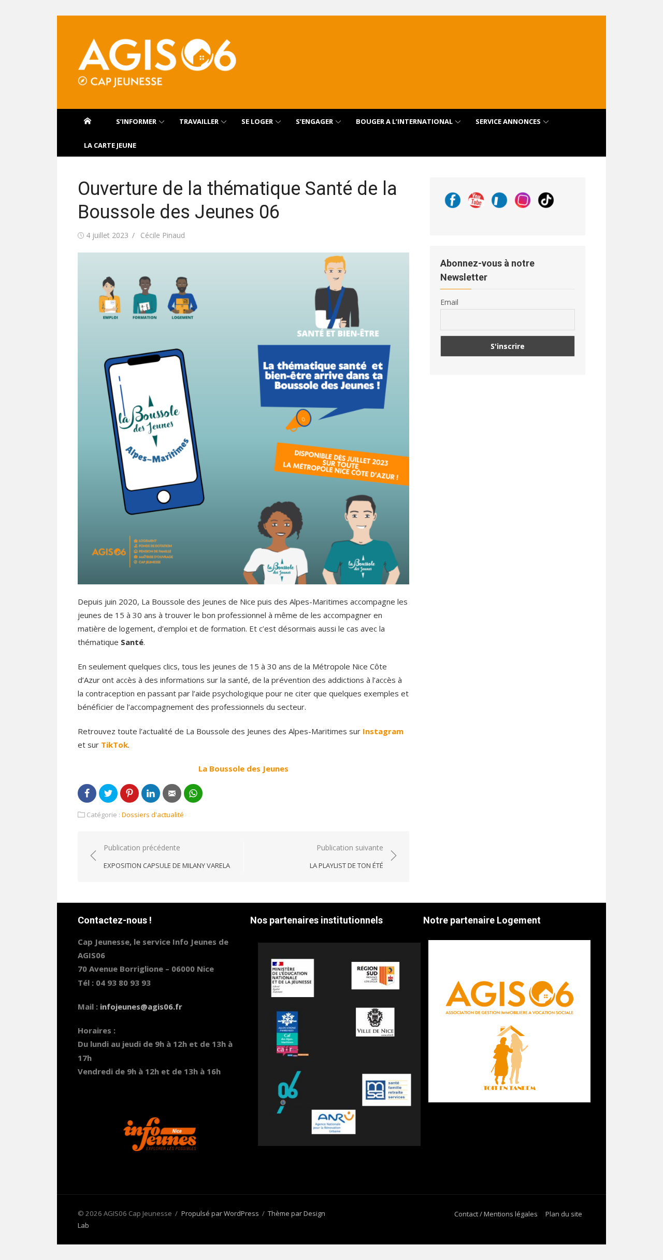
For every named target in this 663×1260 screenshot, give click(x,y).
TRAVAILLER (199, 121)
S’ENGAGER (314, 121)
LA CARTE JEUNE (110, 145)
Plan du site (563, 1214)
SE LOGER (257, 121)
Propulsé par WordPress (220, 1213)
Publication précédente (167, 856)
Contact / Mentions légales (496, 1214)
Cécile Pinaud (162, 235)
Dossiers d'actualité (153, 814)
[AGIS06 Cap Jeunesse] (87, 121)
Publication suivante (346, 856)
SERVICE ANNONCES (508, 121)
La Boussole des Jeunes (243, 768)
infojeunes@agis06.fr (141, 1006)
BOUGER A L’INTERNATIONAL (404, 121)
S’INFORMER (136, 121)
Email (449, 302)
